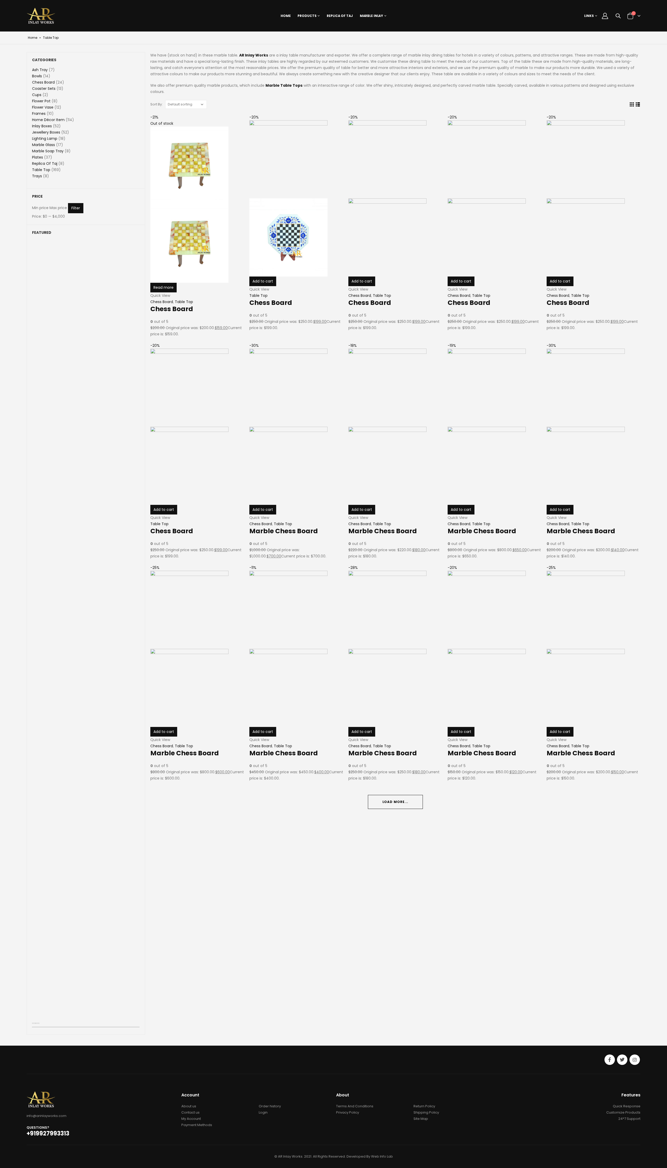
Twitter (622, 1059)
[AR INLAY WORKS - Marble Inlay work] (41, 16)
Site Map (420, 1118)
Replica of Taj (340, 16)
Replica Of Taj (44, 163)
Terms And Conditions (354, 1106)
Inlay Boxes (42, 126)
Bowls (37, 76)
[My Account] (605, 16)
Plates (37, 157)
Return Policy (424, 1106)
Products (307, 16)
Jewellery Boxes (46, 132)
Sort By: (156, 104)
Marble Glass (43, 144)
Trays (37, 176)
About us (188, 1106)
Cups (36, 94)
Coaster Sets (43, 88)
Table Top (481, 295)
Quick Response (626, 1106)
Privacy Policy (347, 1112)
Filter (75, 208)
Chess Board (558, 295)
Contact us (190, 1112)
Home (286, 16)
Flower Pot (41, 101)
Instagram (634, 1059)
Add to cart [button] (560, 281)
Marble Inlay (371, 16)
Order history (270, 1106)
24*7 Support (629, 1118)
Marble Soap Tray (48, 151)
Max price (58, 207)
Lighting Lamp (44, 138)
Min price (40, 207)
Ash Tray (40, 69)
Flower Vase (42, 107)
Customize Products (623, 1112)
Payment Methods (196, 1124)
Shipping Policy (426, 1112)
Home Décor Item (48, 119)
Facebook (609, 1059)
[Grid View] (631, 104)
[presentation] (34, 1023)
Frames (39, 113)
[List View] (637, 104)
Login (263, 1112)
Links (589, 16)
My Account (191, 1118)
